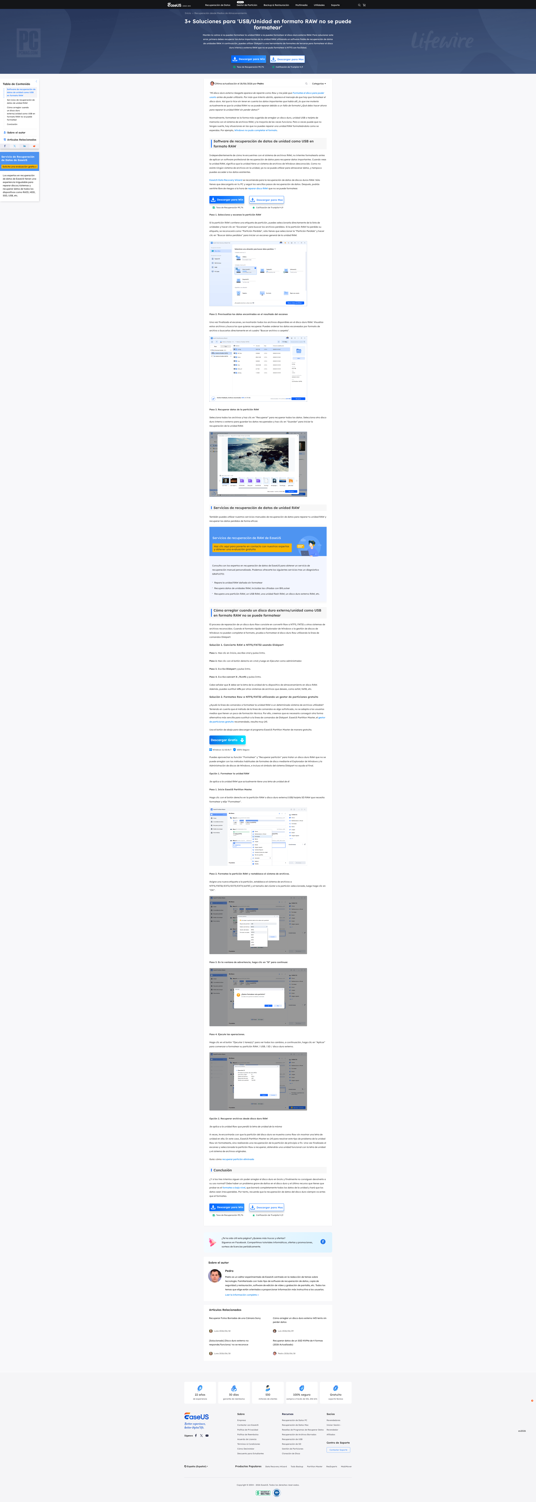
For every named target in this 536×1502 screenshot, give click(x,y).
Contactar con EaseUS (248, 1425)
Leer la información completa (241, 1294)
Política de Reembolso (248, 1434)
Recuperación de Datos (217, 5)
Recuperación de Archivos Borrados (299, 1434)
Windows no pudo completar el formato (255, 130)
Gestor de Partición (247, 5)
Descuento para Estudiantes (250, 1453)
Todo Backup (297, 1466)
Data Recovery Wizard (276, 1466)
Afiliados (331, 1434)
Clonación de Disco (291, 1453)
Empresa (241, 1420)
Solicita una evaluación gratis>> (20, 166)
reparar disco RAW (258, 188)
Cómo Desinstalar (245, 1448)
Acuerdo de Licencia (246, 1439)
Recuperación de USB (292, 1439)
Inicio (188, 13)
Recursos (287, 1414)
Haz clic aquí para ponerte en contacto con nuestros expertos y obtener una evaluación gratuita (251, 548)
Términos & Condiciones (248, 1444)
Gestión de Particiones (292, 1448)
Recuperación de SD (291, 1444)
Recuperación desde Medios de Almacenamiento (220, 13)
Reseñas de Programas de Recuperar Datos (303, 1429)
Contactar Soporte (338, 1450)
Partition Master (314, 1466)
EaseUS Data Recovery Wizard (225, 180)
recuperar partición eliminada (238, 1159)
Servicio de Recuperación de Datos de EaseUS (17, 158)
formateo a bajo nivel (233, 1187)
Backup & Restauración (276, 5)
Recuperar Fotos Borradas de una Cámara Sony (235, 1318)
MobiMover (346, 1466)
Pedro (260, 83)
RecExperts (331, 1466)
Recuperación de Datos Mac (295, 1425)
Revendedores (333, 1420)
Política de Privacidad (247, 1429)
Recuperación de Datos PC (294, 1420)
